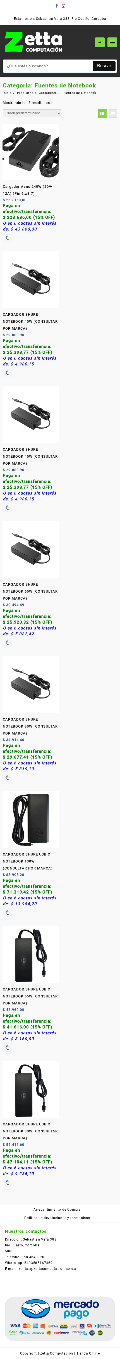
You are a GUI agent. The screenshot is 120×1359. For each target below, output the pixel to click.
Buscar (104, 65)
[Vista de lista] (113, 113)
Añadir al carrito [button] (7, 238)
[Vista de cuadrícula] (102, 113)
